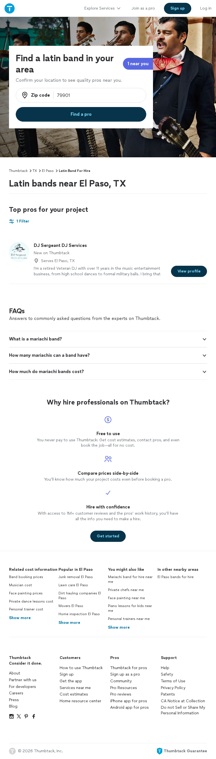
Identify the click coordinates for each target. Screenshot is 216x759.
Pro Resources (123, 687)
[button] (108, 339)
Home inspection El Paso (79, 614)
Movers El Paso (70, 606)
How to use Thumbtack (81, 667)
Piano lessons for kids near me (130, 608)
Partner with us (23, 680)
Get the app (71, 681)
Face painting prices (25, 593)
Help (165, 667)
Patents (168, 694)
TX (35, 171)
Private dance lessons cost (31, 601)
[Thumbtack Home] (9, 8)
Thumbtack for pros (128, 667)
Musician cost (20, 585)
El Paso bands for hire (176, 577)
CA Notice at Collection (183, 701)
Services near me (75, 687)
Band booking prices (26, 577)
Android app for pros (129, 707)
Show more (20, 617)
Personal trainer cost (26, 609)
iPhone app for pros (128, 701)
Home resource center (80, 701)
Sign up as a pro (125, 674)
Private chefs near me (126, 590)
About (14, 673)
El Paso (48, 171)
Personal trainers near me (129, 619)
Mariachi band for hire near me (130, 579)
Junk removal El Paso (75, 577)
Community (121, 681)
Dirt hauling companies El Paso (79, 595)
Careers (16, 693)
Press (14, 699)
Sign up (67, 674)
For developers (22, 686)
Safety (167, 674)
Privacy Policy (173, 687)
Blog (13, 706)
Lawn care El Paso (73, 585)
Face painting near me (126, 598)
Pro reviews (120, 694)
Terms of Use (173, 681)
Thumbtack (18, 171)
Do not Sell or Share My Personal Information (183, 710)
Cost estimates (74, 694)
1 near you (137, 63)
